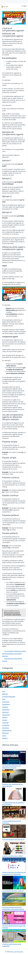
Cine (3, 699)
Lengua (4, 720)
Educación (5, 702)
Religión (4, 738)
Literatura (5, 728)
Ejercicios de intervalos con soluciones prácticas (11, 767)
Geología (5, 712)
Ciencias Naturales (8, 697)
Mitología (5, 733)
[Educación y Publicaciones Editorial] (4, 6)
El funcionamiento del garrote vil (13, 839)
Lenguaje (5, 723)
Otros (4, 736)
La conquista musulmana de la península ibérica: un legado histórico (14, 653)
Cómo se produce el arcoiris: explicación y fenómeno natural (13, 908)
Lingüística (5, 725)
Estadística (6, 704)
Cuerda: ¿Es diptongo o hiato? (12, 856)
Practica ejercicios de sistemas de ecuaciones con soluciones (14, 873)
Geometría (6, 715)
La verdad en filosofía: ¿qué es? (13, 891)
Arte (3, 691)
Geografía (5, 710)
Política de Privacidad (16, 952)
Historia (4, 717)
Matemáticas (6, 730)
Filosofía (5, 707)
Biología (5, 694)
